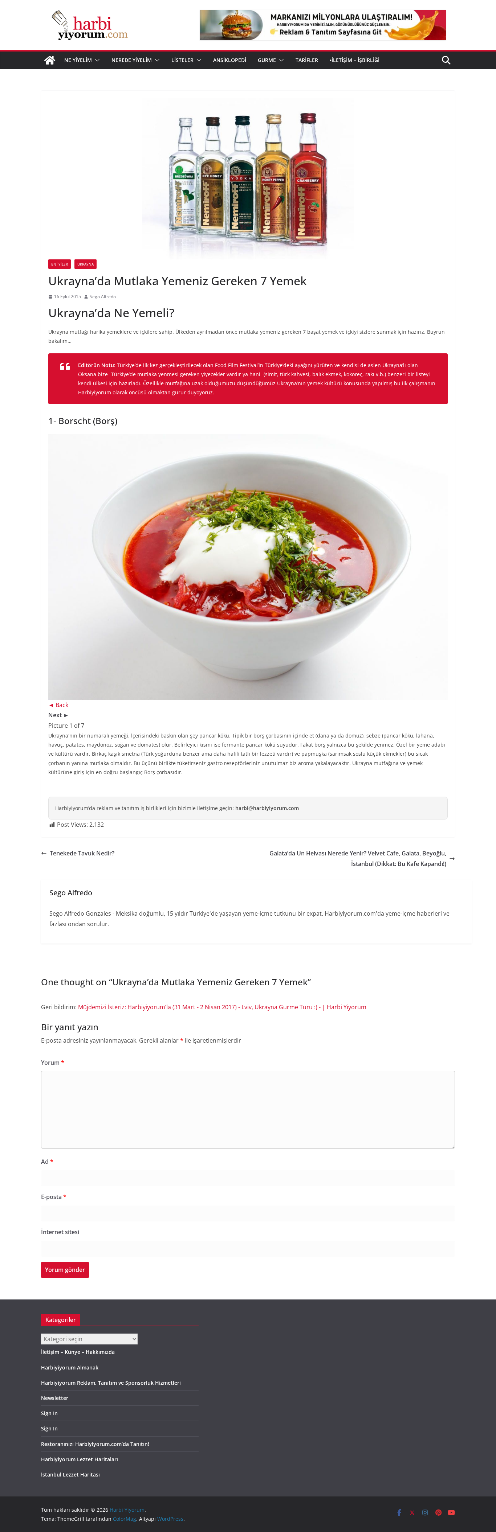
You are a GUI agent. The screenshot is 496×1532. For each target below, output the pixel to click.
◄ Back (58, 705)
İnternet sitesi (60, 1232)
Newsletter (54, 1398)
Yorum (52, 1063)
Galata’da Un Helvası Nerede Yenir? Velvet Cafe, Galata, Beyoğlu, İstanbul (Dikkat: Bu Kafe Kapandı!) (357, 858)
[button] (96, 60)
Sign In (49, 1413)
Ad (47, 1162)
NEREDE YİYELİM (131, 60)
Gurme (267, 60)
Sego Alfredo (103, 296)
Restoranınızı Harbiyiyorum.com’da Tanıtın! (95, 1444)
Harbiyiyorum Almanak (69, 1367)
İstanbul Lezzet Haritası (70, 1474)
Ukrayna (85, 264)
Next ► (58, 715)
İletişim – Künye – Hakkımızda (78, 1351)
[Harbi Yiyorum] (49, 60)
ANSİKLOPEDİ (229, 60)
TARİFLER (307, 60)
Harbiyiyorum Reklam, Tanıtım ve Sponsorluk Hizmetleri (111, 1382)
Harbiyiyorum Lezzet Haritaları (79, 1459)
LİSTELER (182, 60)
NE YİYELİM (78, 60)
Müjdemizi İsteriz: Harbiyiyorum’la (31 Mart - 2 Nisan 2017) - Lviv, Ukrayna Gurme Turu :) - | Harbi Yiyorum (222, 1007)
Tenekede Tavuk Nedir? (82, 853)
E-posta (53, 1197)
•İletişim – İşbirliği (354, 60)
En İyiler (59, 264)
